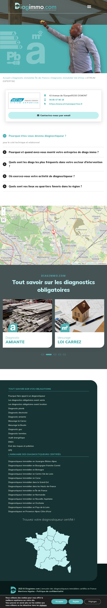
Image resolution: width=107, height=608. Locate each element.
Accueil (6, 77)
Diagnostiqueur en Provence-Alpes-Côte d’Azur (29, 511)
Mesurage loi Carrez (17, 421)
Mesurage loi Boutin (17, 425)
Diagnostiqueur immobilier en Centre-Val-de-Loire (30, 474)
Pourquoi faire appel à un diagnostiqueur (26, 396)
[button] (89, 6)
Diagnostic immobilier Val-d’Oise (67, 77)
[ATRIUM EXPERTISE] (53, 231)
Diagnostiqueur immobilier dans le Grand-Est (28, 482)
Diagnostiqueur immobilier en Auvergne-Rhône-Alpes (32, 461)
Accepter (59, 601)
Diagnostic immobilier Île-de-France (30, 77)
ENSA (11, 442)
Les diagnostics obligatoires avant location (27, 404)
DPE (10, 450)
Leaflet (74, 264)
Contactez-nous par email (55, 115)
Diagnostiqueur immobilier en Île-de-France (27, 490)
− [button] (3, 213)
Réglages (92, 601)
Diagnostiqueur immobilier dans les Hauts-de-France (32, 486)
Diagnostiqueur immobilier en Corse (24, 478)
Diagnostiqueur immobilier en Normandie (26, 494)
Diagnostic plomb (16, 408)
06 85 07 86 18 (56, 99)
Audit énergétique (16, 437)
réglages (43, 605)
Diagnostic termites (17, 433)
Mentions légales (26, 591)
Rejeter (76, 601)
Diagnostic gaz (15, 429)
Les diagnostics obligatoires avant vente (26, 400)
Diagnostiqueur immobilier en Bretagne (26, 469)
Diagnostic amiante (17, 417)
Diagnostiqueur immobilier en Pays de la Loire (28, 507)
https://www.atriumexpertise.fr (65, 104)
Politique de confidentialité (50, 591)
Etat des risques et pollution (21, 446)
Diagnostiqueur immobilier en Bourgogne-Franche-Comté (34, 465)
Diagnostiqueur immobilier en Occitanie (26, 503)
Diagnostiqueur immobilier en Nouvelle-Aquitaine (30, 499)
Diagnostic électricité (17, 412)
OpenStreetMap (92, 264)
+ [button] (3, 209)
